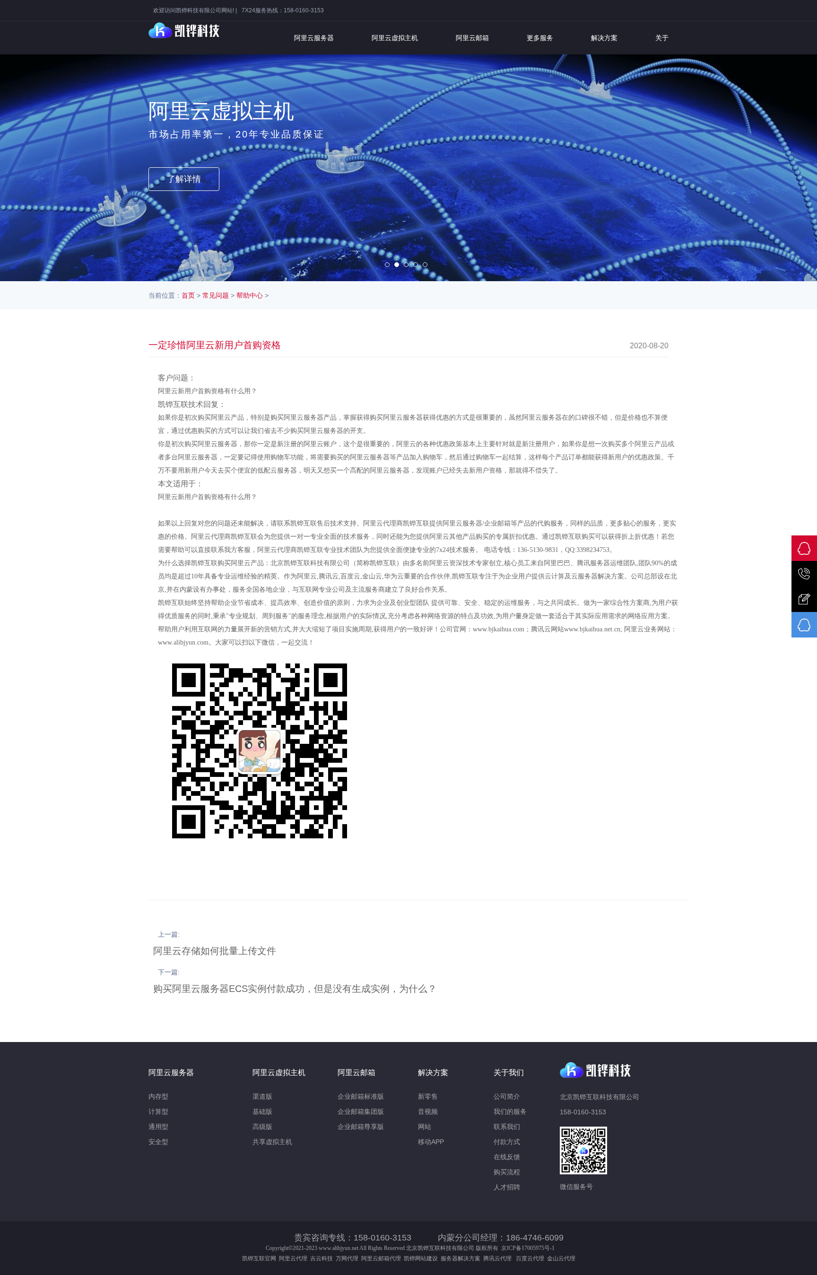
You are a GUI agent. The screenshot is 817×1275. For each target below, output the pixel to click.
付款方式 (507, 1142)
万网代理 (347, 1258)
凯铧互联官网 (259, 1258)
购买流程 (507, 1172)
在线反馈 (507, 1157)
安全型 (158, 1142)
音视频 (428, 1111)
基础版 (262, 1111)
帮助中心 (249, 295)
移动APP (431, 1142)
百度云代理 (531, 1258)
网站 (424, 1126)
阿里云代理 (293, 1258)
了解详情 (184, 179)
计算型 (158, 1111)
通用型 (158, 1126)
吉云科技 (321, 1258)
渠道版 (262, 1096)
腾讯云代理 (498, 1258)
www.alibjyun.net (338, 1248)
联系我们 (507, 1126)
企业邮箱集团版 (361, 1111)
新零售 (428, 1096)
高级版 (262, 1126)
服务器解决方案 (462, 1258)
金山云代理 (561, 1258)
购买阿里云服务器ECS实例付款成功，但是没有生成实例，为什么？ (295, 988)
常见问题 (215, 295)
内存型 (158, 1096)
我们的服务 (510, 1111)
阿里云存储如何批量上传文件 (214, 951)
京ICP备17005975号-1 (528, 1248)
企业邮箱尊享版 (361, 1126)
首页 (188, 295)
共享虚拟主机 (272, 1142)
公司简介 (507, 1096)
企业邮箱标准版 (361, 1096)
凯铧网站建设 (421, 1258)
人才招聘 (507, 1187)
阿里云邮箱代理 (381, 1258)
